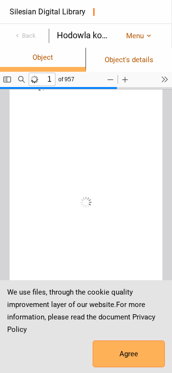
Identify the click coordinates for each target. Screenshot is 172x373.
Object (42, 57)
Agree (128, 354)
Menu (135, 36)
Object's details (129, 59)
